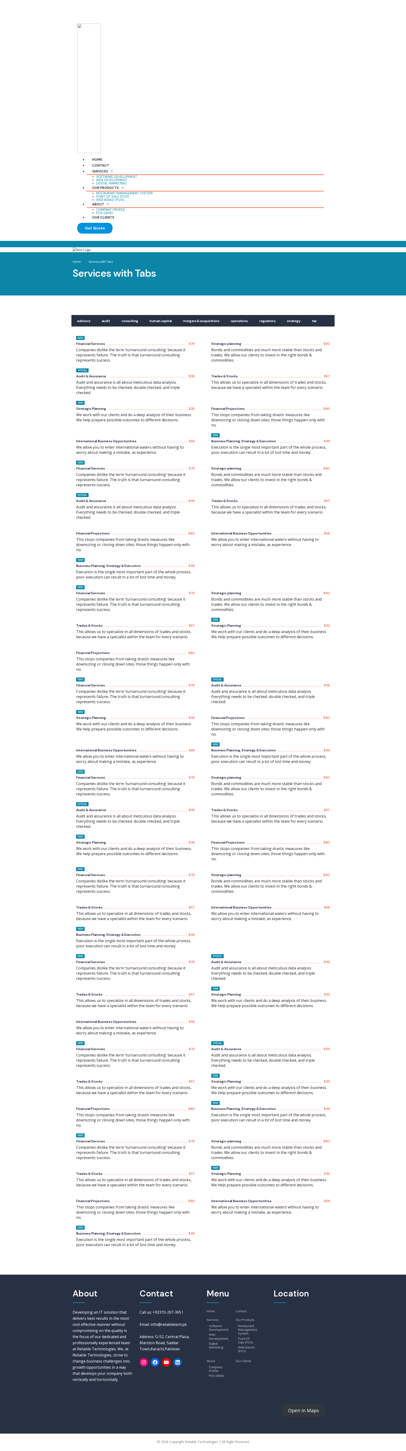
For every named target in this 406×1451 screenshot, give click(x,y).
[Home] (82, 249)
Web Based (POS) (110, 200)
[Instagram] (144, 1362)
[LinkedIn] (177, 1362)
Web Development (111, 180)
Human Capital (160, 321)
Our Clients (103, 217)
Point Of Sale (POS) (112, 196)
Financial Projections (228, 409)
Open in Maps (303, 1410)
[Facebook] (155, 1362)
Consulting (129, 321)
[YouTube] (166, 1362)
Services (100, 171)
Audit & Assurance (91, 376)
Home (97, 159)
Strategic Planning (91, 409)
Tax (314, 321)
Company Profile (110, 209)
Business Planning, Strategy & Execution (243, 441)
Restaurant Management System (124, 193)
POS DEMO (104, 213)
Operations (239, 321)
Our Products (105, 188)
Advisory (83, 321)
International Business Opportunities (106, 441)
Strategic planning (226, 344)
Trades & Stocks (224, 376)
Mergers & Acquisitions (201, 321)
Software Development (116, 177)
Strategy (293, 321)
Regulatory (267, 321)
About (98, 204)
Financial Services (90, 344)
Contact (100, 165)
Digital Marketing (111, 183)
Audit (106, 321)
